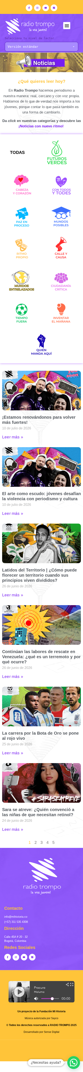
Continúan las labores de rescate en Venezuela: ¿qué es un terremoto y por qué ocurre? (41, 656)
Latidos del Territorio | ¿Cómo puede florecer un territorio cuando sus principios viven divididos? (39, 575)
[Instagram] (37, 7)
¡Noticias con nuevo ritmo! (42, 126)
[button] (66, 25)
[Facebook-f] (29, 7)
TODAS (17, 152)
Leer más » (12, 437)
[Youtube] (45, 7)
